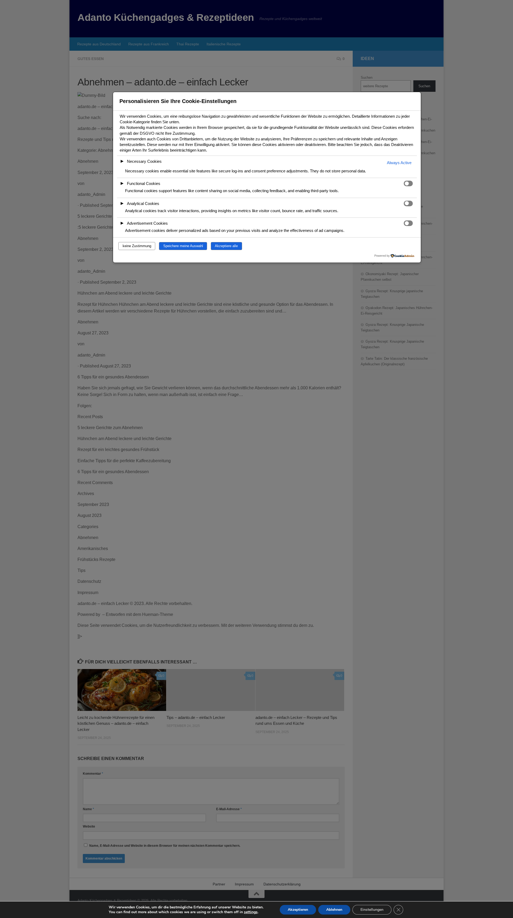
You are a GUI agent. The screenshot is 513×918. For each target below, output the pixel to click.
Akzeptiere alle (226, 246)
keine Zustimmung (137, 246)
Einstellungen (371, 909)
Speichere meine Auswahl (183, 246)
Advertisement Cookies (147, 223)
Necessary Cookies (144, 161)
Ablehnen (334, 909)
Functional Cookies (143, 183)
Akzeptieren (298, 909)
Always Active (399, 162)
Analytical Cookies (143, 203)
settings (251, 912)
